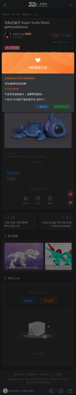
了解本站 (43, 106)
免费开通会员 (61, 106)
